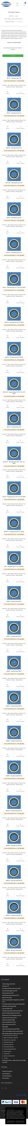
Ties (6, 1058)
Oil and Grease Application (9, 990)
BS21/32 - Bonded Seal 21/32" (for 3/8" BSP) (14, 392)
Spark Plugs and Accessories (10, 995)
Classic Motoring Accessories (10, 1029)
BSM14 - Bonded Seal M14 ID (14, 776)
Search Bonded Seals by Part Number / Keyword (13, 48)
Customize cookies (20, 1121)
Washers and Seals (9, 1055)
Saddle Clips (7, 1051)
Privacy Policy (5, 1078)
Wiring (5, 1026)
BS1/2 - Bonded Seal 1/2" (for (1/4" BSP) (14, 287)
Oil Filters (5, 986)
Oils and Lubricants (7, 993)
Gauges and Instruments (9, 1017)
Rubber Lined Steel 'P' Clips (11, 1037)
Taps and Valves (7, 1008)
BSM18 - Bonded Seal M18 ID (14, 845)
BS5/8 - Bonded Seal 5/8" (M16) (14, 357)
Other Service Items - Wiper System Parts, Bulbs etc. (14, 1061)
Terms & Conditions (7, 1076)
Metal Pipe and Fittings (9, 1006)
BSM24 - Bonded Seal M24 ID (14, 950)
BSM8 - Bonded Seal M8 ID (14, 671)
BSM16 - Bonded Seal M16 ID (14, 810)
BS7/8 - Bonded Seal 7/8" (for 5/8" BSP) (14, 496)
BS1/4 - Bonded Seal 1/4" (14, 113)
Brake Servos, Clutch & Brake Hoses (11, 1015)
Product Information (7, 1071)
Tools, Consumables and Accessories (12, 1031)
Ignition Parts (7, 997)
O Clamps (7, 1053)
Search (13, 55)
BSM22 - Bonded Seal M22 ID (14, 915)
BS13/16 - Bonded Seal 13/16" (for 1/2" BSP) (14, 462)
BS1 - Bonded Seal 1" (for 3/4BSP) (14, 566)
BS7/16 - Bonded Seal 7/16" (14, 252)
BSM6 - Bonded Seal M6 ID (14, 636)
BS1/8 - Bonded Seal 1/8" (14, 78)
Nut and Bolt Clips (9, 1046)
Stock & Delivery (6, 1073)
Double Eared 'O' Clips (10, 1040)
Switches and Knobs (8, 1020)
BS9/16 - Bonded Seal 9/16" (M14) (14, 322)
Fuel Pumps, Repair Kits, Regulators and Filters (13, 1000)
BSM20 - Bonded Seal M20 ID (14, 880)
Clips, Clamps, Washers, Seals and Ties (12, 1033)
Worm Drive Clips (8, 1044)
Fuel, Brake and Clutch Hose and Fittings (13, 1004)
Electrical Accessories (9, 1024)
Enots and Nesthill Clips (10, 1049)
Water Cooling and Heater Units (11, 1013)
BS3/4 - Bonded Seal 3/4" (14, 427)
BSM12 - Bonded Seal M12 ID (14, 741)
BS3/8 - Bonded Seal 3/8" (14, 217)
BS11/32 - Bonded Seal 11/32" (14, 183)
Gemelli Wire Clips (8, 1042)
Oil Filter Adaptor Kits (8, 984)
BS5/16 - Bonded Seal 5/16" (14, 148)
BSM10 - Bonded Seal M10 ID (14, 706)
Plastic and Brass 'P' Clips (10, 1035)
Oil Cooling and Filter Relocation (11, 988)
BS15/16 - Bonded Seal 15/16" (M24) (14, 531)
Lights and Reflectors (9, 1022)
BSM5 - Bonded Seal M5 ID (14, 601)
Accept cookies (11, 1121)
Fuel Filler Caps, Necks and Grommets (12, 1010)
